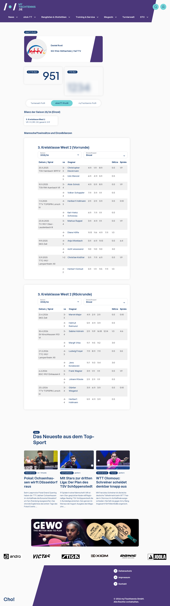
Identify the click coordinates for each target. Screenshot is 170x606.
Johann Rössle (76, 379)
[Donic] (128, 556)
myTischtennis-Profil (87, 103)
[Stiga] (70, 556)
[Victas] (41, 556)
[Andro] (13, 556)
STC (142, 17)
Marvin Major (75, 314)
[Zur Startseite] (20, 6)
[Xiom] (99, 556)
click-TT (27, 17)
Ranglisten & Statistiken (54, 17)
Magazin (108, 17)
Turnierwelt (128, 17)
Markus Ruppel (75, 220)
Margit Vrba (75, 342)
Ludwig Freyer (76, 351)
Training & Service (85, 17)
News (11, 17)
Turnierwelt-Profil (38, 103)
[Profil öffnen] (163, 7)
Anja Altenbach (75, 240)
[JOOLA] (157, 557)
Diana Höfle (73, 232)
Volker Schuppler (76, 192)
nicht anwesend (75, 249)
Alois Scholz (74, 184)
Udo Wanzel (73, 176)
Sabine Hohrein (76, 331)
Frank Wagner (75, 370)
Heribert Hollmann (77, 201)
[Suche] (156, 7)
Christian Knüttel (76, 257)
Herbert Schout (75, 268)
